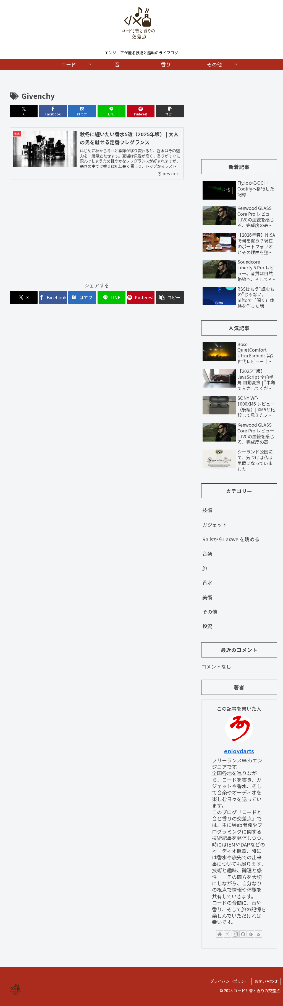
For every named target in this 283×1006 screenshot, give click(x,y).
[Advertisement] (97, 233)
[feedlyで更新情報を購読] (250, 934)
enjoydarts (239, 751)
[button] (170, 111)
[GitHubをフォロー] (243, 934)
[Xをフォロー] (227, 934)
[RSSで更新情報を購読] (258, 934)
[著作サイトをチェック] (219, 934)
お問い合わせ (266, 981)
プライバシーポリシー (229, 981)
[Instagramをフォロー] (235, 934)
